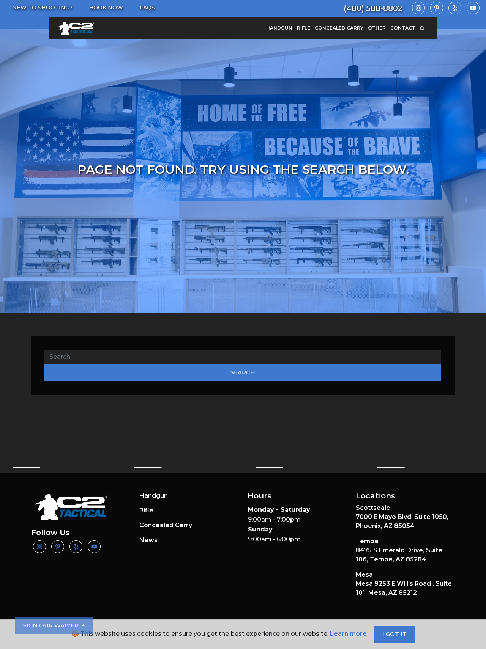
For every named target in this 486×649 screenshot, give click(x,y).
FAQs (147, 7)
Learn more (348, 633)
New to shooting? (42, 7)
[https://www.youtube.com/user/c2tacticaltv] (473, 8)
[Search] (424, 28)
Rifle (303, 28)
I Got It (394, 634)
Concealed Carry (339, 28)
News (148, 540)
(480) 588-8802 (373, 8)
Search (242, 372)
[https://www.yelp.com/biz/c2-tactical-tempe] (454, 8)
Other (377, 28)
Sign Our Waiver (51, 625)
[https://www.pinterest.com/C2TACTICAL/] (436, 8)
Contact (402, 28)
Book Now (106, 7)
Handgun (279, 28)
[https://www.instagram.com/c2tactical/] (418, 8)
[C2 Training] (76, 28)
